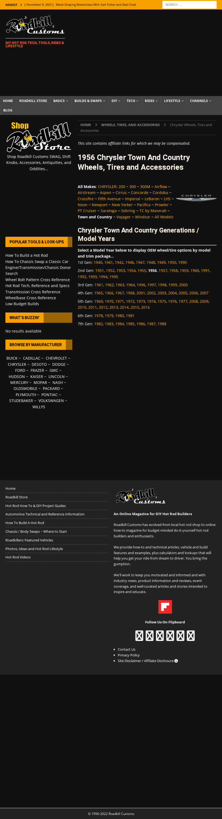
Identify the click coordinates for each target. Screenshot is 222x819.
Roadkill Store (33, 100)
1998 (162, 284)
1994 (103, 276)
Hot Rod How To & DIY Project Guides (35, 505)
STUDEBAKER (21, 400)
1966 (109, 292)
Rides (149, 100)
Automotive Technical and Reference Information (44, 514)
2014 (124, 307)
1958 (173, 270)
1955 (142, 270)
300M (145, 186)
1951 (99, 270)
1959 (184, 270)
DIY (114, 100)
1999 (172, 284)
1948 (150, 262)
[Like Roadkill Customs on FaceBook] (139, 638)
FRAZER (37, 370)
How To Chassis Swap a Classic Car (36, 261)
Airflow (161, 186)
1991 (205, 270)
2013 (113, 307)
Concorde (139, 192)
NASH (58, 382)
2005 (183, 292)
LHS (167, 198)
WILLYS (38, 406)
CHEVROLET (56, 358)
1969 (98, 301)
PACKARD (51, 388)
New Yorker (122, 204)
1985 (130, 323)
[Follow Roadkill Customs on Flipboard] (165, 610)
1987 (151, 323)
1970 (109, 301)
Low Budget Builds (22, 303)
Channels (199, 100)
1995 (113, 276)
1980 (119, 315)
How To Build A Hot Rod (24, 522)
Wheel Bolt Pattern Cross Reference (37, 279)
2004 (172, 292)
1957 (163, 270)
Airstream (87, 192)
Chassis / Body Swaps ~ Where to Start (36, 531)
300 (132, 186)
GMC (54, 370)
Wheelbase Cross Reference (30, 297)
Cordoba (160, 192)
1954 (131, 270)
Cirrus (121, 192)
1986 (140, 323)
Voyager (123, 216)
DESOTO (39, 364)
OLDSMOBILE (25, 388)
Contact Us (126, 649)
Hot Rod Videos (18, 557)
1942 (119, 262)
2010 (82, 307)
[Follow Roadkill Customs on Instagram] (150, 638)
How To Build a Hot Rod (26, 255)
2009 (204, 301)
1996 (141, 284)
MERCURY (19, 382)
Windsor (142, 216)
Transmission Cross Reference (32, 291)
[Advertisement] (149, 53)
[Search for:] (189, 4)
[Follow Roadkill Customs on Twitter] (180, 638)
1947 (140, 262)
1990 (182, 262)
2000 (183, 284)
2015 (134, 307)
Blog (7, 110)
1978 (98, 315)
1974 (151, 301)
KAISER (36, 376)
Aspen (105, 192)
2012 (103, 307)
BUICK (12, 358)
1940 (98, 262)
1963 (120, 284)
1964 (130, 284)
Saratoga (109, 210)
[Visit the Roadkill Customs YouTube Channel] (191, 638)
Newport (99, 204)
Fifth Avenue (109, 198)
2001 (140, 292)
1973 (140, 301)
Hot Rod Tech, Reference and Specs (37, 285)
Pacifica (144, 204)
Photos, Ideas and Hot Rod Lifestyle (34, 548)
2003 (162, 292)
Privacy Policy (129, 655)
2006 (193, 292)
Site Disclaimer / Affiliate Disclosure (146, 660)
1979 (109, 315)
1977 (183, 301)
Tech (131, 100)
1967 (119, 292)
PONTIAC (49, 394)
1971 (119, 301)
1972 (130, 301)
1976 (172, 301)
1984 (119, 323)
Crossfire (86, 198)
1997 (151, 284)
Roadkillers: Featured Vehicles (29, 540)
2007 (204, 292)
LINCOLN (56, 376)
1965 (98, 292)
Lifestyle (172, 100)
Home (8, 100)
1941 (108, 262)
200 (122, 186)
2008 (193, 301)
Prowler (162, 204)
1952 (110, 270)
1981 (130, 315)
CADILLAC (31, 358)
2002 (151, 292)
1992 (82, 276)
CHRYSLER (107, 186)
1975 (162, 301)
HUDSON (17, 376)
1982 (98, 323)
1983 (109, 323)
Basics (59, 100)
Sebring (128, 210)
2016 (145, 307)
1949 (161, 262)
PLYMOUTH (26, 394)
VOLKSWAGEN (51, 400)
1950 (172, 262)
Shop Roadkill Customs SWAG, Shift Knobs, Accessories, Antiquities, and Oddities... (38, 162)
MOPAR (40, 382)
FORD (20, 370)
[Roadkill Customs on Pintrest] (160, 638)
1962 (109, 284)
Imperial (132, 198)
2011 (92, 307)
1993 (92, 276)
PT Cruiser (87, 210)
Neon (82, 204)
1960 (194, 270)
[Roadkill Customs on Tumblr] (170, 638)
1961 (98, 284)
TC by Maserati (152, 210)
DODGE (59, 364)
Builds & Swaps (88, 100)
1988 (162, 323)
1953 (120, 270)
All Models (164, 216)
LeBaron (152, 198)
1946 (129, 262)
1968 (130, 292)
